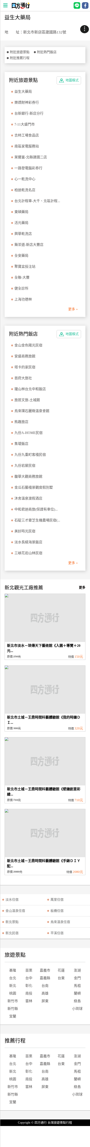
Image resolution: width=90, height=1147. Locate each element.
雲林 (28, 1001)
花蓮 (61, 970)
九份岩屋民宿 (24, 465)
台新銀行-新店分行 (28, 113)
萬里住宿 (57, 899)
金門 (77, 978)
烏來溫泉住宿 (60, 922)
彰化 (28, 986)
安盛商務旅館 (24, 356)
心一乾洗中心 (24, 179)
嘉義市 (45, 970)
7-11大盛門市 (24, 124)
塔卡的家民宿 (24, 367)
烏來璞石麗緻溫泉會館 (31, 411)
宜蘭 (12, 1016)
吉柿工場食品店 (26, 135)
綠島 (77, 1001)
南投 (28, 993)
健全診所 (21, 288)
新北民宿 (12, 933)
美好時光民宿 (24, 531)
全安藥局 (21, 255)
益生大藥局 (23, 91)
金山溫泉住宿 (15, 911)
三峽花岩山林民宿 (28, 553)
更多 (82, 587)
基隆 (12, 970)
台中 (28, 978)
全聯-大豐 (21, 277)
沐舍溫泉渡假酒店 (28, 498)
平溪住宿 (57, 933)
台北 (12, 978)
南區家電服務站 (26, 146)
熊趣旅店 (21, 422)
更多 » (73, 309)
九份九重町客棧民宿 (30, 454)
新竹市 (12, 1001)
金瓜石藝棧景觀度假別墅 (33, 487)
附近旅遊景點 (19, 52)
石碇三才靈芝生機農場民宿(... (37, 520)
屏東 (45, 1001)
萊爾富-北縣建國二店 (30, 157)
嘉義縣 (45, 978)
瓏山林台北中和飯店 (30, 389)
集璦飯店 (21, 444)
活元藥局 (21, 223)
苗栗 (28, 970)
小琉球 (77, 1009)
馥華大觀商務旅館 (28, 476)
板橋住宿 (57, 911)
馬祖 (77, 986)
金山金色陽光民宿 (28, 345)
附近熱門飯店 (47, 52)
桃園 (12, 993)
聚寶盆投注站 (24, 266)
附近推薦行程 (19, 58)
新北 (12, 986)
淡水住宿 (12, 899)
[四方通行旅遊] (20, 7)
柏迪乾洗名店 (24, 190)
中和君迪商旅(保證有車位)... (36, 509)
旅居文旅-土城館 (27, 400)
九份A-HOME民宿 (28, 433)
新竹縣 (12, 1009)
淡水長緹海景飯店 (28, 542)
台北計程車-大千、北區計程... (37, 201)
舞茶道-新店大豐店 (28, 245)
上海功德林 (23, 299)
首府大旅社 (23, 378)
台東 (61, 978)
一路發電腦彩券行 (28, 168)
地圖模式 (72, 80)
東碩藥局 (21, 212)
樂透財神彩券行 (26, 102)
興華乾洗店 (23, 234)
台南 (45, 986)
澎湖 (77, 970)
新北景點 (12, 922)
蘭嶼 (77, 993)
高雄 (45, 993)
